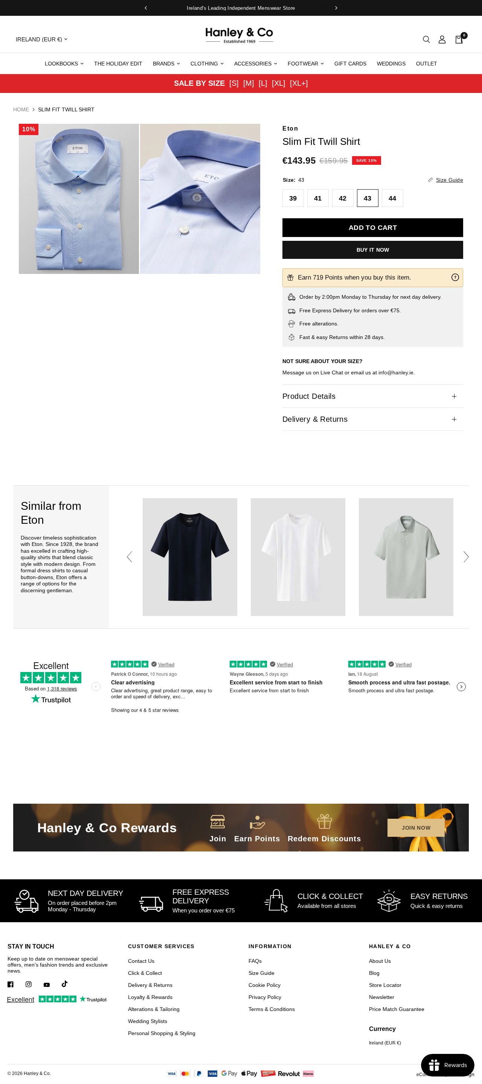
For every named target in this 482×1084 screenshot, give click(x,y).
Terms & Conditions (272, 1009)
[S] (234, 83)
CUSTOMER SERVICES (161, 946)
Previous (129, 557)
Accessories (253, 64)
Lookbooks (61, 64)
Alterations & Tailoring (154, 1009)
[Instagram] (34, 984)
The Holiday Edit (118, 64)
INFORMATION (270, 946)
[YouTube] (52, 985)
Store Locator (385, 985)
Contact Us (141, 961)
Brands (163, 64)
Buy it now (373, 250)
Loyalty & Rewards (150, 997)
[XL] (278, 83)
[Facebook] (16, 984)
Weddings (391, 64)
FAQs (255, 961)
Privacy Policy (265, 997)
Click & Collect (145, 973)
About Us (380, 961)
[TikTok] (70, 984)
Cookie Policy (265, 985)
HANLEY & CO (390, 946)
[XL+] (299, 83)
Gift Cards (350, 64)
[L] (263, 83)
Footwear (303, 64)
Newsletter (381, 997)
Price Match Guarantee (396, 1009)
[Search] (426, 39)
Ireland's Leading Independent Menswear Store (241, 8)
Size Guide (262, 973)
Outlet (426, 64)
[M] (248, 83)
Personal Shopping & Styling (161, 1033)
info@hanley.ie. (396, 372)
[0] (456, 39)
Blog (374, 973)
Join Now (416, 828)
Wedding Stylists (147, 1021)
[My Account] (442, 39)
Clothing (204, 64)
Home (21, 109)
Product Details (309, 396)
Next (466, 557)
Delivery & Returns (315, 419)
